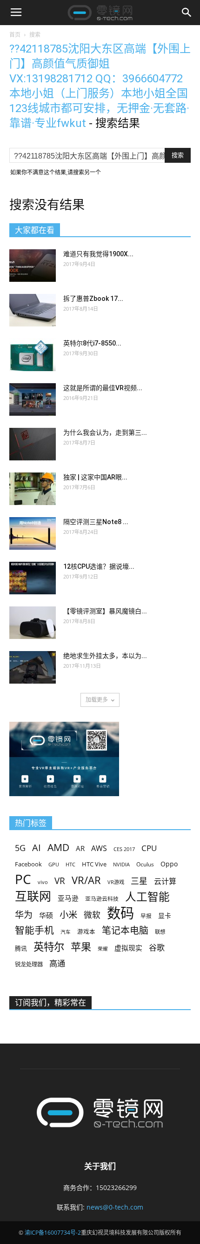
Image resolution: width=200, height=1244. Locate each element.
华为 (24, 915)
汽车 (65, 932)
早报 (146, 915)
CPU (149, 848)
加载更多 (97, 700)
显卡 (164, 915)
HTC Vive (94, 864)
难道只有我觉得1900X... (98, 254)
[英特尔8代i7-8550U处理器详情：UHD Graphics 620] (32, 355)
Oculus (145, 864)
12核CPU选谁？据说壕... (98, 566)
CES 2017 (124, 849)
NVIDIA (121, 864)
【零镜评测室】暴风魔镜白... (105, 611)
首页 (14, 35)
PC (23, 879)
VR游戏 (115, 881)
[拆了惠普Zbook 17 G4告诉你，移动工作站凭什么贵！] (32, 310)
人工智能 (147, 897)
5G (20, 848)
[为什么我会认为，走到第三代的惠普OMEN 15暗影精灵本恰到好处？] (32, 444)
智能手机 (34, 930)
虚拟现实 (128, 947)
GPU (53, 864)
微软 (92, 915)
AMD (58, 847)
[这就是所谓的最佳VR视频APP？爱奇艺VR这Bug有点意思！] (32, 399)
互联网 (33, 896)
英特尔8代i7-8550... (92, 343)
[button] (187, 12)
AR (80, 848)
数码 (120, 913)
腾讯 (21, 948)
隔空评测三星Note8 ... (95, 522)
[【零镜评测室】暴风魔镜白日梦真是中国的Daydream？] (32, 622)
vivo (43, 881)
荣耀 (103, 948)
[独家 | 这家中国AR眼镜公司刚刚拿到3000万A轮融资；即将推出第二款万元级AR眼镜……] (32, 488)
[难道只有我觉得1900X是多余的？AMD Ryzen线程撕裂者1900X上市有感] (32, 265)
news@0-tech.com (115, 1207)
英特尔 (48, 946)
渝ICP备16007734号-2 (53, 1233)
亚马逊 (68, 898)
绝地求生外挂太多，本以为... (105, 655)
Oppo (169, 863)
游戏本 (86, 932)
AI (36, 847)
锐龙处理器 (29, 964)
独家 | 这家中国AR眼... (95, 477)
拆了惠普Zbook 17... (93, 298)
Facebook (28, 864)
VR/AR (86, 880)
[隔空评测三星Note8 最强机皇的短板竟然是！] (32, 533)
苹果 (81, 946)
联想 (160, 931)
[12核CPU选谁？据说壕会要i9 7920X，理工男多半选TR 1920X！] (32, 578)
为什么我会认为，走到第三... (105, 432)
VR (59, 881)
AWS (99, 848)
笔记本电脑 (125, 930)
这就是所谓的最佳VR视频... (102, 388)
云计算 (165, 881)
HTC (70, 864)
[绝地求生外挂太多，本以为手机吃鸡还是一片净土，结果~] (32, 667)
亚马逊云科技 (102, 898)
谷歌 (157, 947)
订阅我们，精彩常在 (50, 1002)
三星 (139, 881)
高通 (57, 963)
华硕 (46, 915)
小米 (68, 914)
